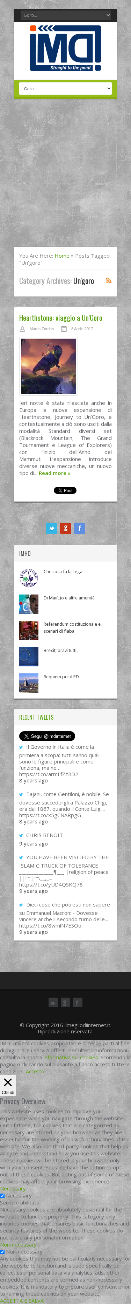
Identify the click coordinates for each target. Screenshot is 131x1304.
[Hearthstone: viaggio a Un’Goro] (65, 368)
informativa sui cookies (71, 1057)
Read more (55, 472)
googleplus (65, 528)
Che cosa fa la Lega (63, 571)
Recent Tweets (36, 717)
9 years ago (33, 843)
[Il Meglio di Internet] (65, 63)
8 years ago (33, 780)
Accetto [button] (35, 1071)
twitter (51, 528)
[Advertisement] (65, 177)
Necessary (19, 1195)
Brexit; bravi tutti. (61, 650)
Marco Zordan (42, 329)
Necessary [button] (13, 1188)
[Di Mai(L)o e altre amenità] (28, 604)
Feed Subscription (109, 280)
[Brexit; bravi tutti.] (28, 656)
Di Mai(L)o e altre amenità (69, 597)
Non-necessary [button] (18, 1244)
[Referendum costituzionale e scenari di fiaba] (28, 630)
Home (62, 255)
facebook (79, 528)
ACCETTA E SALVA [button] (22, 1300)
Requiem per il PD (61, 676)
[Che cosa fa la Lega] (28, 578)
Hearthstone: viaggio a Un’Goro (60, 317)
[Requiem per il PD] (28, 683)
